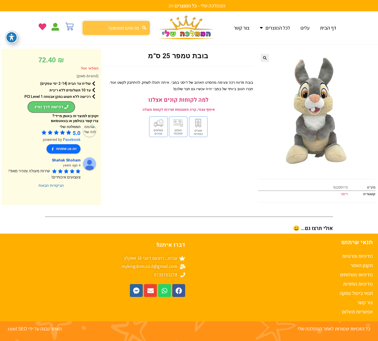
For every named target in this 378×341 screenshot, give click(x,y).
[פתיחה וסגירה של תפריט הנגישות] (11, 37)
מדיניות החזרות (358, 283)
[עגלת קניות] (69, 26)
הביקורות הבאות (51, 185)
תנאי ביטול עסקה (356, 293)
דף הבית (328, 27)
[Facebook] (178, 290)
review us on (66, 148)
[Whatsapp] (164, 290)
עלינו (305, 27)
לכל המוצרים (278, 27)
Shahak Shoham (66, 160)
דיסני (344, 194)
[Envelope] (150, 290)
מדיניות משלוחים (356, 274)
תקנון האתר (361, 265)
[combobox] (116, 28)
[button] (265, 58)
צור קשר (241, 27)
